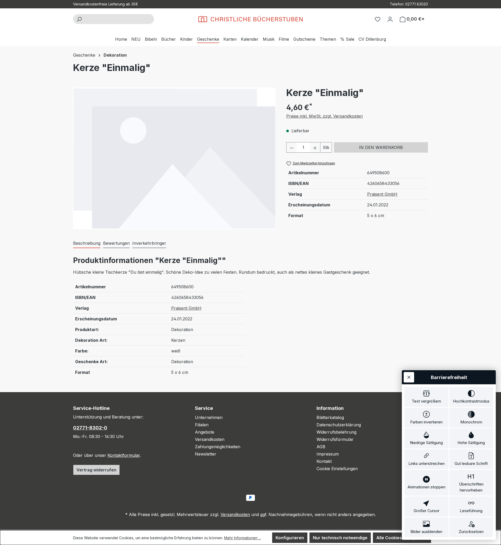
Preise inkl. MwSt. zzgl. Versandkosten (324, 116)
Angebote (204, 432)
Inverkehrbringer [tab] (149, 243)
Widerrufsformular (335, 439)
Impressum (328, 454)
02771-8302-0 (90, 427)
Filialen (201, 424)
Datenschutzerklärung (339, 424)
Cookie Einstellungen (337, 468)
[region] (174, 158)
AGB (321, 446)
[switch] (426, 397)
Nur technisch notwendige (340, 537)
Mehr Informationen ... (242, 538)
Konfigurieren (290, 537)
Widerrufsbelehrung (336, 432)
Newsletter (205, 454)
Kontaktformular (124, 455)
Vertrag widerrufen (96, 469)
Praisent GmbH (382, 194)
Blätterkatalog (330, 417)
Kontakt (324, 461)
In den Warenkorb (381, 147)
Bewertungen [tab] (116, 243)
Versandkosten (209, 439)
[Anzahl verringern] (291, 147)
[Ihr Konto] (390, 19)
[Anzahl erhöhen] (315, 147)
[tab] (86, 243)
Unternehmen (209, 417)
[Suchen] (79, 19)
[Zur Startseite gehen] (250, 19)
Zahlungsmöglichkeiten (217, 446)
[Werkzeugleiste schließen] (409, 377)
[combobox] (119, 19)
